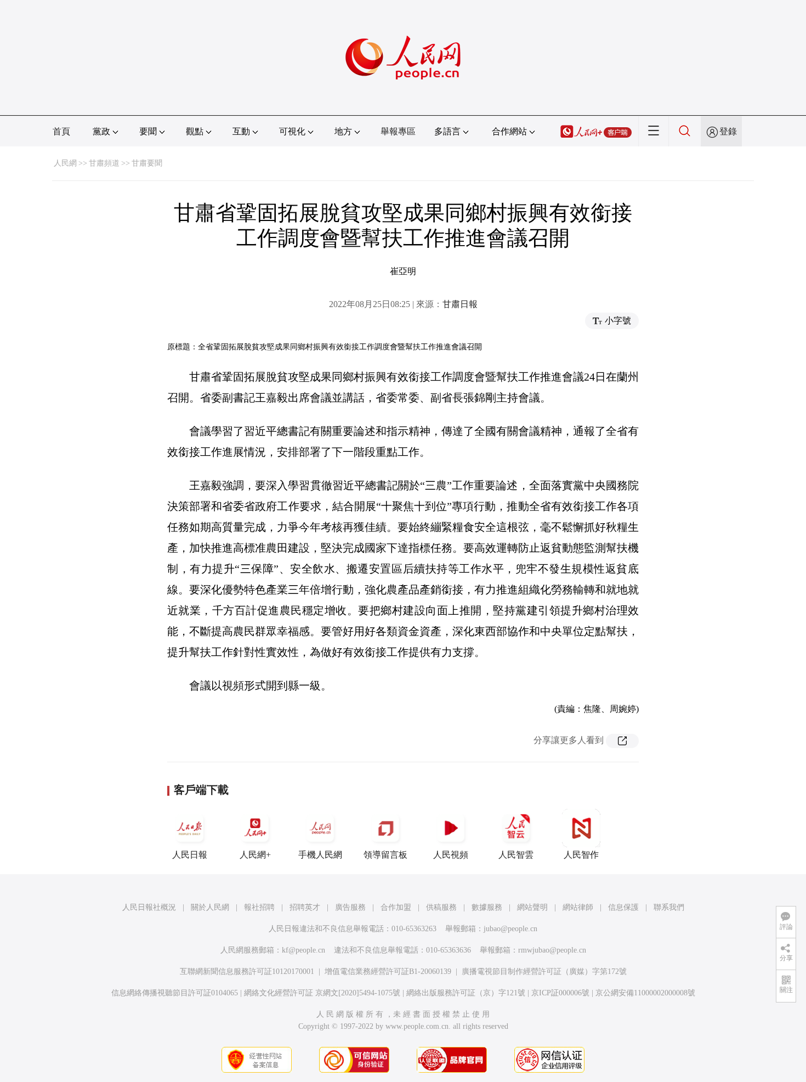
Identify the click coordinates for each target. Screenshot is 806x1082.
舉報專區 (398, 131)
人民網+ (255, 854)
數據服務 (487, 907)
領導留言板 (385, 854)
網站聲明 (532, 907)
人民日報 (189, 854)
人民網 (65, 163)
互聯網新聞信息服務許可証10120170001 (247, 971)
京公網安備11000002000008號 (645, 993)
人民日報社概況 (149, 907)
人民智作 (581, 854)
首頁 (61, 131)
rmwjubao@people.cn (552, 950)
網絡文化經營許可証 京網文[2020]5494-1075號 (322, 993)
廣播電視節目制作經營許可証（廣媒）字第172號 (544, 971)
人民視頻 (450, 854)
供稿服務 (441, 907)
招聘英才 (305, 907)
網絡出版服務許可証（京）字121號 (465, 993)
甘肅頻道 (104, 163)
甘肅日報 (460, 304)
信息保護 (623, 907)
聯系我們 (669, 907)
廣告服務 (350, 907)
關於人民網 (210, 907)
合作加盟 (396, 907)
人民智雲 (515, 854)
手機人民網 (320, 854)
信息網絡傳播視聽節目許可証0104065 (174, 993)
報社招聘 (259, 907)
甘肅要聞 (147, 163)
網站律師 (578, 907)
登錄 (728, 131)
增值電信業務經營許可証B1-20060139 (388, 971)
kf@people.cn (303, 950)
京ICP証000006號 (560, 993)
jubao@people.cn (510, 929)
